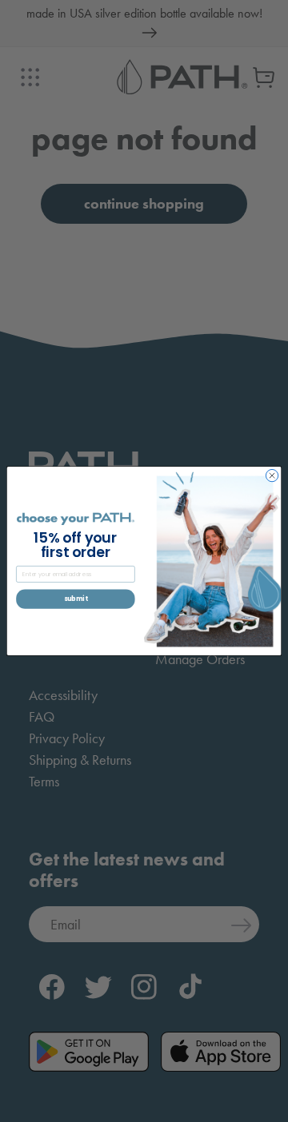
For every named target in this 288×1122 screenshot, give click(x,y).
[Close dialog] (272, 475)
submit (75, 599)
